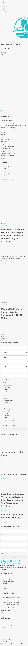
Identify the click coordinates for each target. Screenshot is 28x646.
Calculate (14, 557)
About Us (5, 6)
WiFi (6, 417)
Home (4, 1)
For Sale (6, 175)
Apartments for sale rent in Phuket (11, 600)
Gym (6, 391)
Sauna (6, 404)
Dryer (6, 389)
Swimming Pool (9, 409)
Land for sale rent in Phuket (9, 606)
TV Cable (7, 413)
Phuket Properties (7, 639)
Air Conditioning (9, 385)
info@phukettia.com (4, 612)
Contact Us (5, 11)
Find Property (14, 429)
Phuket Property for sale (8, 579)
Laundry (7, 394)
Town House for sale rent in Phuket (11, 604)
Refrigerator (8, 402)
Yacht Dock (7, 422)
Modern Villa (4, 112)
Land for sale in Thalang (13, 474)
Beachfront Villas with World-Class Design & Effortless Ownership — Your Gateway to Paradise (13, 235)
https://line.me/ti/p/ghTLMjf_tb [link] (10, 153)
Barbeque (7, 387)
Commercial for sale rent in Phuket (11, 602)
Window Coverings (9, 420)
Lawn (6, 396)
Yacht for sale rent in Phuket (9, 607)
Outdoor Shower (9, 400)
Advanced (3, 382)
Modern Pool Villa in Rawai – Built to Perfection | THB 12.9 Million (12, 313)
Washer (7, 415)
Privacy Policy (6, 641)
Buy (4, 2)
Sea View (7, 407)
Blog (4, 9)
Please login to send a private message (10, 522)
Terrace (7, 411)
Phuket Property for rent (8, 581)
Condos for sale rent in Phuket (10, 599)
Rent (4, 4)
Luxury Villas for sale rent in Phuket (11, 597)
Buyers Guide (6, 8)
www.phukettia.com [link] (10, 157)
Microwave (7, 398)
